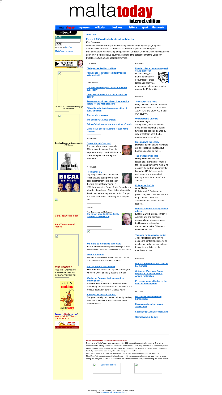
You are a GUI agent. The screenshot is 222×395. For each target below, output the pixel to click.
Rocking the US (94, 172)
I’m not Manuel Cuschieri (99, 143)
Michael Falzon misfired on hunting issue (148, 297)
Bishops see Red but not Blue (101, 68)
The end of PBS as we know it (101, 120)
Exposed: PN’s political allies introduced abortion (110, 39)
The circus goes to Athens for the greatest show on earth (103, 215)
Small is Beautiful (95, 254)
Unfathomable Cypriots (146, 119)
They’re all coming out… (98, 115)
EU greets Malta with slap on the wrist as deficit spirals (151, 282)
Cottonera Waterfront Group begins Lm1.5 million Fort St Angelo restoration (149, 273)
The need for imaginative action (150, 235)
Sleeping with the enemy (147, 142)
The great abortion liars (146, 156)
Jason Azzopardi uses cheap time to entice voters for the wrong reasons (108, 102)
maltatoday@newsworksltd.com (113, 392)
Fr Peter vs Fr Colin (144, 185)
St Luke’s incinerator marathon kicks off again (109, 124)
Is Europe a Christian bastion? (101, 294)
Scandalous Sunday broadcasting (151, 312)
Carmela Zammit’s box (146, 317)
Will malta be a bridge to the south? (104, 244)
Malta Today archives (64, 51)
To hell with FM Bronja (146, 102)
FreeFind (68, 47)
